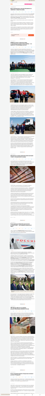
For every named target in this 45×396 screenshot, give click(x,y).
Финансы (14, 217)
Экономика (12, 217)
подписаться (31, 35)
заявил (25, 23)
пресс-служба (13, 103)
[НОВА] (28, 4)
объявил (24, 271)
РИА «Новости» (23, 231)
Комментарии (22, 220)
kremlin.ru (12, 250)
